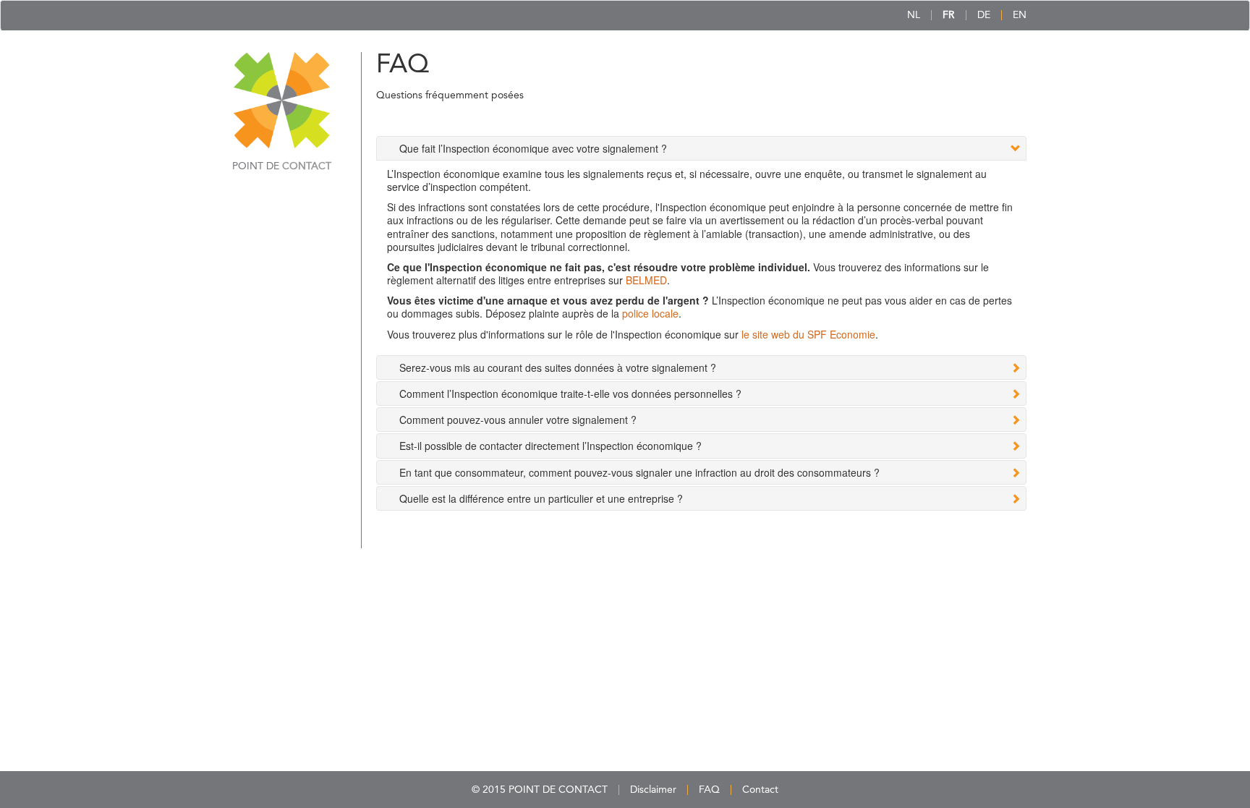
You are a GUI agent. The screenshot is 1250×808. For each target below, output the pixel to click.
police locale (650, 313)
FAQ (709, 790)
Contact (760, 790)
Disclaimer (653, 790)
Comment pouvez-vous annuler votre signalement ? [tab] (518, 419)
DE (983, 15)
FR (949, 15)
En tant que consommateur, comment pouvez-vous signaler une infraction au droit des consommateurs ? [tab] (639, 472)
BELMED (646, 280)
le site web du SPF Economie (808, 334)
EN (1019, 15)
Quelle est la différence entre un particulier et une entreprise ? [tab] (541, 498)
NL (913, 15)
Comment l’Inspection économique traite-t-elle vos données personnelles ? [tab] (570, 393)
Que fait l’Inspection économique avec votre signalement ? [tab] (533, 148)
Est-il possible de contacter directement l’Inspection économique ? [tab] (550, 445)
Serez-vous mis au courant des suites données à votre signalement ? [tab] (557, 367)
